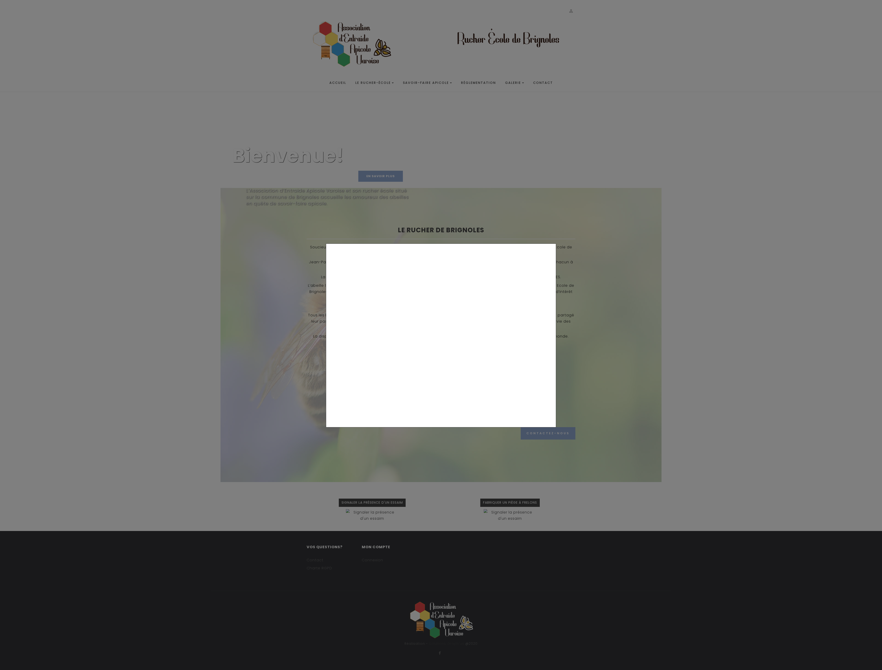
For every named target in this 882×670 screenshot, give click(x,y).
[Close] (554, 430)
